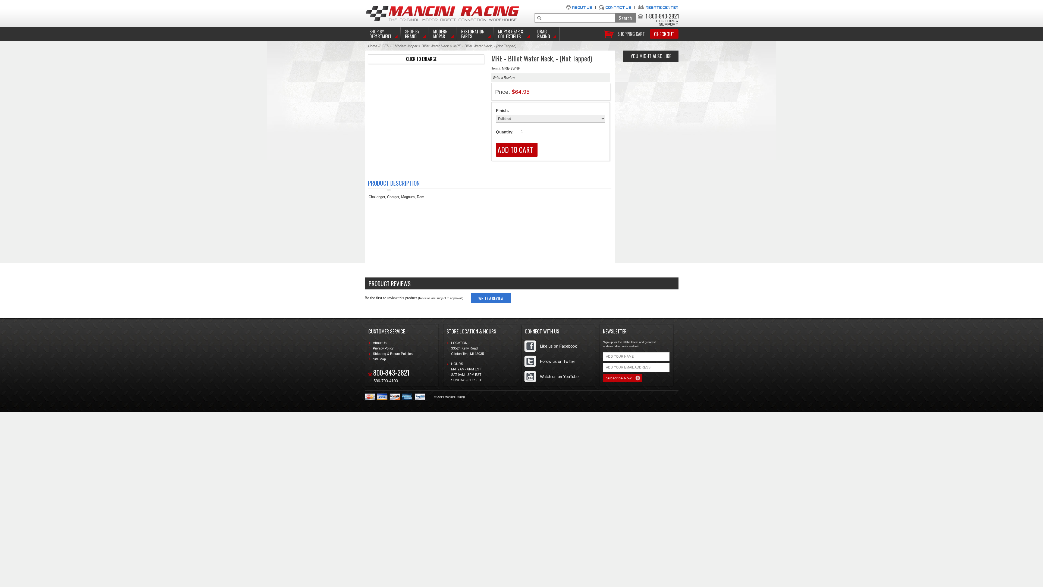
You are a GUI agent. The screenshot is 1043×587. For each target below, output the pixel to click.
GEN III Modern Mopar (399, 46)
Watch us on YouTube (559, 376)
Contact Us (618, 7)
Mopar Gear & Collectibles (511, 34)
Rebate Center (662, 7)
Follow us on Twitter (557, 361)
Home (372, 46)
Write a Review (504, 78)
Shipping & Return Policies (393, 354)
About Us (582, 7)
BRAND (412, 34)
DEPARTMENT (380, 34)
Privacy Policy (383, 348)
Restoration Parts (473, 34)
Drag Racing (543, 34)
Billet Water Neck (435, 46)
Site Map (379, 359)
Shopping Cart (631, 33)
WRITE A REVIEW (491, 298)
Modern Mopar (440, 34)
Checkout (664, 34)
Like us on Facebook (558, 346)
